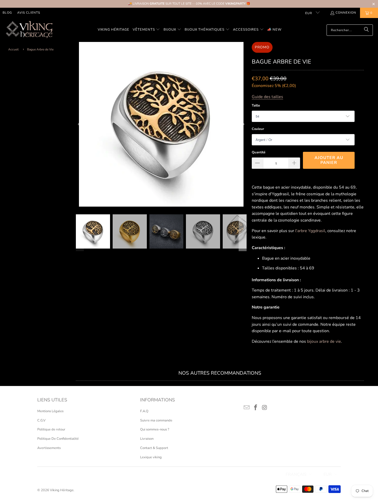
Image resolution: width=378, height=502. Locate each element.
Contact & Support (154, 448)
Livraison (147, 438)
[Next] (243, 124)
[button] (146, 30)
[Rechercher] (366, 30)
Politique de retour (51, 429)
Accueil (13, 49)
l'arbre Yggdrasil (310, 231)
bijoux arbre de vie (324, 341)
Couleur (258, 129)
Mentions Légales (50, 411)
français (296, 474)
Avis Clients (28, 13)
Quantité (258, 152)
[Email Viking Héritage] (247, 407)
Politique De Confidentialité (58, 438)
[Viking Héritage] (29, 30)
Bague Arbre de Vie (40, 49)
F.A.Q (144, 411)
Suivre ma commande (156, 420)
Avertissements (49, 448)
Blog (7, 13)
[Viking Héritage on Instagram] (264, 407)
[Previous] (80, 124)
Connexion (346, 13)
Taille (256, 105)
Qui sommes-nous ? (154, 429)
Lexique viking (151, 457)
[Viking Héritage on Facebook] (256, 407)
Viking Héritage (62, 490)
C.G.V (41, 420)
